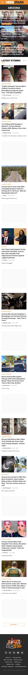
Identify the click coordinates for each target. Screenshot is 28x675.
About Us (8, 657)
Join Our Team (17, 657)
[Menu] (3, 2)
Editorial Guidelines (8, 666)
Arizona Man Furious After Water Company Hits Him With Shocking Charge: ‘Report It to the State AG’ (13, 50)
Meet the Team (8, 659)
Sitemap (17, 664)
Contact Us (17, 662)
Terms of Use (10, 664)
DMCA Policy (9, 662)
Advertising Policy (20, 666)
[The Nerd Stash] (15, 2)
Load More (13, 624)
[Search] (25, 2)
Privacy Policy (18, 659)
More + (24, 60)
